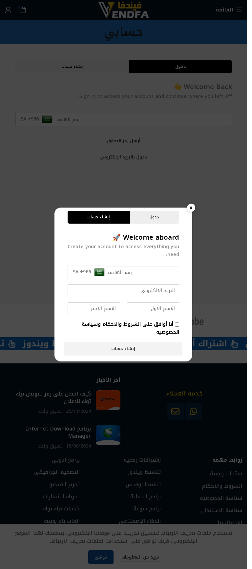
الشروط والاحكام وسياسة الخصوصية (130, 328)
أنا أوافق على (130, 328)
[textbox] (89, 272)
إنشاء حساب (123, 348)
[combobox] (87, 272)
